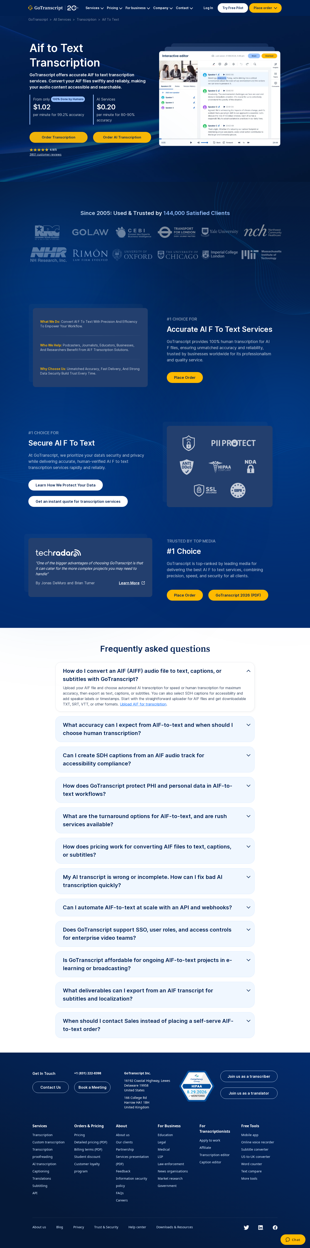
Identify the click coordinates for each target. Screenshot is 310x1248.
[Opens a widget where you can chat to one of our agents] (292, 1240)
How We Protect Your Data (66, 485)
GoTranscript (38, 19)
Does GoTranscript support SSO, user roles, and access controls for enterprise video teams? (147, 933)
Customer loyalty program (87, 1167)
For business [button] (135, 8)
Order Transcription (58, 137)
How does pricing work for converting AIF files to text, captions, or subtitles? (147, 850)
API (34, 1193)
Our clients (124, 1142)
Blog (59, 1227)
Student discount (87, 1156)
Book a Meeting (92, 1087)
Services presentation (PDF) (132, 1160)
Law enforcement (171, 1164)
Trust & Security (106, 1227)
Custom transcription (48, 1142)
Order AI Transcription (122, 137)
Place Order (185, 377)
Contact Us (50, 1087)
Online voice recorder (257, 1142)
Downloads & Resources (174, 1227)
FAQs (120, 1193)
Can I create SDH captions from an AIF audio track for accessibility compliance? (133, 759)
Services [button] (92, 8)
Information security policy (131, 1182)
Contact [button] (182, 8)
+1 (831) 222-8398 (87, 1073)
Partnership (125, 1149)
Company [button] (160, 8)
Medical (164, 1149)
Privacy (78, 1227)
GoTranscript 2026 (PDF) (238, 595)
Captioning (40, 1171)
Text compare (251, 1171)
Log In (208, 8)
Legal (162, 1142)
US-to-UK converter (255, 1156)
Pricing (79, 1135)
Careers (122, 1200)
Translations (41, 1178)
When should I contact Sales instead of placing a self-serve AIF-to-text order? (148, 1025)
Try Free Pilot (232, 8)
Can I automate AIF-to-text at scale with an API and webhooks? (147, 907)
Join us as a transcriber (249, 1076)
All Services (62, 19)
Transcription (86, 19)
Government (167, 1186)
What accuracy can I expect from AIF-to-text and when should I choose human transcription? (148, 729)
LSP (160, 1156)
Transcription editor (214, 1155)
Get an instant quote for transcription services (78, 501)
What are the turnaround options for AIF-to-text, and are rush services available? (145, 820)
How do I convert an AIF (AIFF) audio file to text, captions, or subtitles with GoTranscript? (142, 675)
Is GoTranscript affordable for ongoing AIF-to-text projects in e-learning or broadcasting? (147, 964)
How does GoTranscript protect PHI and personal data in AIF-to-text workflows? (147, 789)
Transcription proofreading (42, 1153)
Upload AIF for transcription (143, 704)
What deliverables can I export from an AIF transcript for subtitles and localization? (138, 994)
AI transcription (44, 1164)
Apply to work (209, 1140)
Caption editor (210, 1162)
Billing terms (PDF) (88, 1149)
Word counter (251, 1164)
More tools (249, 1178)
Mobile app (249, 1135)
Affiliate (205, 1147)
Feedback (123, 1171)
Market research (170, 1178)
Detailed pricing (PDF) (90, 1142)
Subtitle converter (254, 1149)
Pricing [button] (112, 8)
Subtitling (39, 1186)
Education (165, 1135)
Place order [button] (263, 8)
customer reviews (46, 154)
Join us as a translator (249, 1093)
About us (123, 1135)
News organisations (173, 1171)
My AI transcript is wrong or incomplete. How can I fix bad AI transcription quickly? (142, 881)
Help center (137, 1227)
